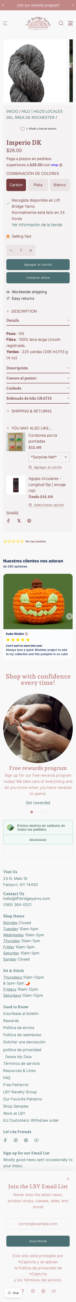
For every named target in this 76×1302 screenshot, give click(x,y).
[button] (38, 321)
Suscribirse (38, 1241)
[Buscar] (61, 23)
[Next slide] (72, 5)
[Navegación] (5, 23)
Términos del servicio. (42, 1280)
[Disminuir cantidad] (11, 250)
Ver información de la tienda (37, 224)
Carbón (16, 185)
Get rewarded (38, 802)
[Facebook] (5, 1140)
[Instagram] (15, 1140)
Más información (38, 839)
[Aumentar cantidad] (30, 250)
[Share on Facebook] (8, 521)
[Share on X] (18, 521)
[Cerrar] (68, 1178)
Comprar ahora (38, 277)
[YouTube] (36, 1140)
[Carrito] (70, 23)
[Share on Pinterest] (29, 521)
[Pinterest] (26, 1140)
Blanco (60, 185)
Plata (38, 185)
